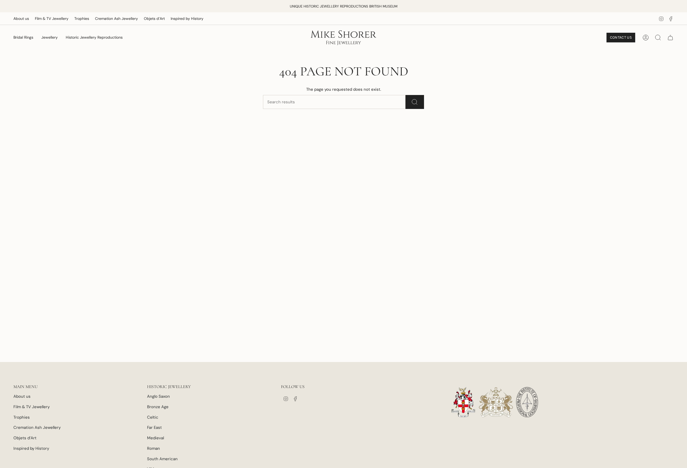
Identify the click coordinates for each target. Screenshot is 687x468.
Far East (154, 427)
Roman (153, 448)
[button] (23, 37)
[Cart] (670, 37)
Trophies (81, 18)
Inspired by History (187, 18)
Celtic (152, 417)
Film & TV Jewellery (51, 18)
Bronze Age (158, 407)
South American (162, 459)
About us (21, 18)
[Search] (414, 102)
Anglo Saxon (158, 396)
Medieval (155, 438)
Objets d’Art (154, 18)
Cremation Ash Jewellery (116, 18)
